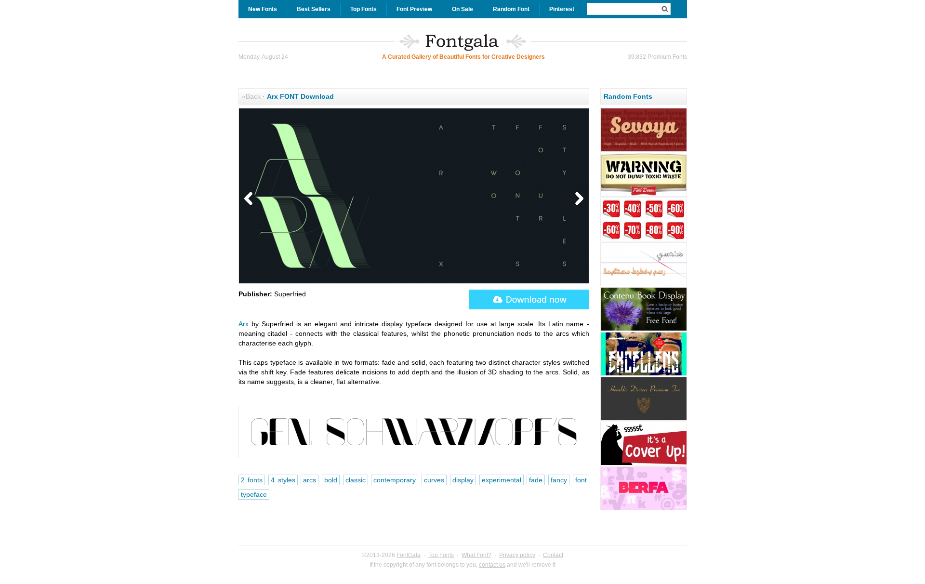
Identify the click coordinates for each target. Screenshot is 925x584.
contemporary (394, 480)
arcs (309, 480)
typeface (254, 494)
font (581, 480)
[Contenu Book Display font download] (643, 329)
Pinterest (561, 9)
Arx (243, 324)
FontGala (408, 555)
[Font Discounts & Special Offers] (643, 240)
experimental (501, 480)
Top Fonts (363, 9)
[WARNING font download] (643, 195)
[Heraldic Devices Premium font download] (643, 419)
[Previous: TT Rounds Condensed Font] (250, 199)
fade (535, 480)
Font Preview (414, 9)
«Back (251, 96)
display (463, 480)
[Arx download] (529, 299)
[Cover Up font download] (643, 464)
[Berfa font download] (643, 509)
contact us (492, 564)
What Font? (476, 555)
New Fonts (262, 9)
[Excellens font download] (643, 374)
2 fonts (252, 480)
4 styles (283, 480)
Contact (553, 555)
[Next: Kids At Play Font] (577, 199)
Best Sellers (313, 9)
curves (434, 480)
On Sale (462, 9)
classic (355, 480)
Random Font (511, 9)
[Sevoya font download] (643, 150)
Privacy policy (517, 555)
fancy (559, 480)
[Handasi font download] (643, 285)
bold (330, 480)
